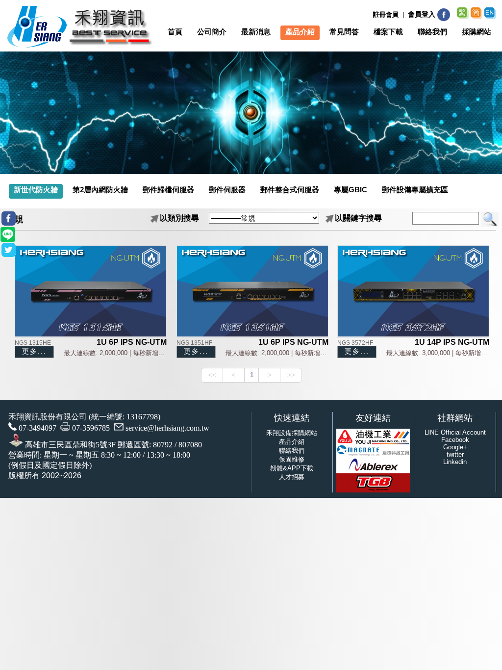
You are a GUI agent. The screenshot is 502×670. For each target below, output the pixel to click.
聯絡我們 (291, 450)
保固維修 (291, 459)
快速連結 (291, 418)
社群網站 (455, 418)
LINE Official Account (455, 432)
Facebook (455, 439)
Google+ (455, 447)
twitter (455, 454)
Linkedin (455, 461)
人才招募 (291, 477)
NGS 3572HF (355, 342)
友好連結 (373, 418)
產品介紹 (291, 441)
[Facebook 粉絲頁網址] (443, 19)
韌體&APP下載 (291, 468)
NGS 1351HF (194, 342)
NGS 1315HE (33, 342)
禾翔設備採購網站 (291, 433)
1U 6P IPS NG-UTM (132, 342)
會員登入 (421, 14)
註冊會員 (386, 14)
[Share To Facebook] (8, 218)
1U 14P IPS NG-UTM (452, 342)
